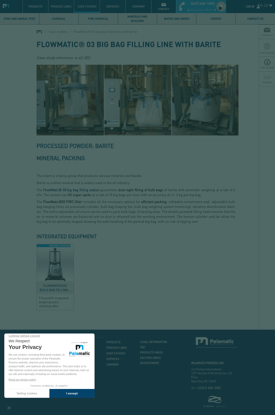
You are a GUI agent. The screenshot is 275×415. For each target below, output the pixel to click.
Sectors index (150, 358)
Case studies (87, 6)
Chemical (59, 18)
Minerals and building (137, 19)
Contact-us (255, 18)
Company (138, 6)
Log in (250, 6)
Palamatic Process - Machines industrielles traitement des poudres (7, 5)
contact (164, 9)
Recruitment (149, 363)
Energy (216, 18)
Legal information (153, 342)
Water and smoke (176, 18)
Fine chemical (98, 18)
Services (112, 6)
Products (35, 6)
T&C (142, 347)
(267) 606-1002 (203, 3)
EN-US (263, 5)
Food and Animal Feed (19, 18)
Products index (151, 352)
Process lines (61, 6)
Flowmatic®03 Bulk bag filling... (55, 288)
